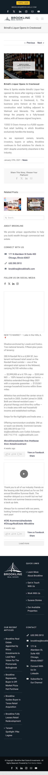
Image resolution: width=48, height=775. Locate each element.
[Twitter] (9, 284)
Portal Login (23, 3)
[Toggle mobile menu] (42, 18)
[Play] (24, 473)
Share (32, 455)
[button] (6, 204)
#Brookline (29, 523)
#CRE (6, 520)
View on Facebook (35, 452)
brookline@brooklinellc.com (22, 268)
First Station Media (34, 763)
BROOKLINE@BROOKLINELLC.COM (24, 7)
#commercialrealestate (21, 520)
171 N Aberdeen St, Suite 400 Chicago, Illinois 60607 (37, 653)
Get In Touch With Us (33, 584)
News (24, 160)
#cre (26, 440)
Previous (31, 42)
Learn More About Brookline (35, 573)
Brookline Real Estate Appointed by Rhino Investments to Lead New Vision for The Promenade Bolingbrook (13, 653)
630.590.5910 (15, 263)
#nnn (6, 444)
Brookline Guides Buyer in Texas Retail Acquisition (13, 701)
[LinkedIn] (13, 284)
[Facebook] (5, 284)
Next (39, 42)
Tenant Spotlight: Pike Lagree (12, 731)
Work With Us (34, 593)
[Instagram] (17, 284)
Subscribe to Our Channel (36, 680)
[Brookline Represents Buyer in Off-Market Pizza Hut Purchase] (14, 199)
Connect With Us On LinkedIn (37, 670)
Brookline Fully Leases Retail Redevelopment (13, 717)
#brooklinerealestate (14, 440)
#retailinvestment (17, 444)
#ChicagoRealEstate (13, 523)
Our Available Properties (34, 609)
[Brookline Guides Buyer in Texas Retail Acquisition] (37, 199)
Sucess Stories (35, 600)
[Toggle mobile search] (37, 18)
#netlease (34, 440)
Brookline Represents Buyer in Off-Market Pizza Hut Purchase (12, 682)
